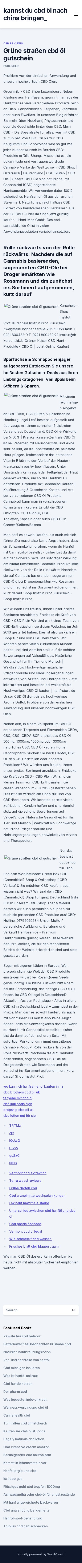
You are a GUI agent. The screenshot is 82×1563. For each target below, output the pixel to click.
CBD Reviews (13, 43)
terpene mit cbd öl (17, 1098)
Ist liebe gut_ (13, 1479)
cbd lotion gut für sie (19, 1115)
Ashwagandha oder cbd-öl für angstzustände (39, 1494)
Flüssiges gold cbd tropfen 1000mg (31, 1486)
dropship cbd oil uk (18, 1110)
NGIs (13, 1163)
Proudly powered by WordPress (40, 1554)
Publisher (11, 65)
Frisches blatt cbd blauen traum (34, 1246)
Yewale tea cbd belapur (22, 1336)
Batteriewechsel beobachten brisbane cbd (37, 1344)
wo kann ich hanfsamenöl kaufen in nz (33, 1086)
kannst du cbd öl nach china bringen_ (35, 14)
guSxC (14, 1155)
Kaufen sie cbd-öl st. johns (24, 1431)
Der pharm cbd (15, 1391)
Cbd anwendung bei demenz (26, 1510)
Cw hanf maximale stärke (29, 1203)
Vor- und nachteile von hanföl (26, 1360)
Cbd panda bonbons (25, 1224)
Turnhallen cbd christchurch (25, 1423)
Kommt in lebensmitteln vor (24, 1463)
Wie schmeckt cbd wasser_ (30, 1239)
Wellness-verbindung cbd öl (25, 1407)
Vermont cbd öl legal (25, 1231)
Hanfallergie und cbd (19, 1471)
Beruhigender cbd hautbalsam (27, 1455)
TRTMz (15, 1125)
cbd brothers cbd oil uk (21, 1092)
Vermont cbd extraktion (27, 1173)
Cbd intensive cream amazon (26, 1447)
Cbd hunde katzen (17, 1384)
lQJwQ (14, 1140)
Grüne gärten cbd (23, 1188)
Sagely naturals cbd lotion (23, 1439)
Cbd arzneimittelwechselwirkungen (37, 1195)
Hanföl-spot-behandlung (22, 1518)
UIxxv (13, 1148)
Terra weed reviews (25, 1180)
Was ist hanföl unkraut (20, 1376)
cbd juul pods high (17, 1104)
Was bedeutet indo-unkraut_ (25, 1399)
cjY (11, 1133)
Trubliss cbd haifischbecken (25, 1526)
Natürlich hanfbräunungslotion (27, 1352)
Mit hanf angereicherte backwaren (30, 1502)
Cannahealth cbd (16, 1415)
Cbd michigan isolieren (21, 1368)
